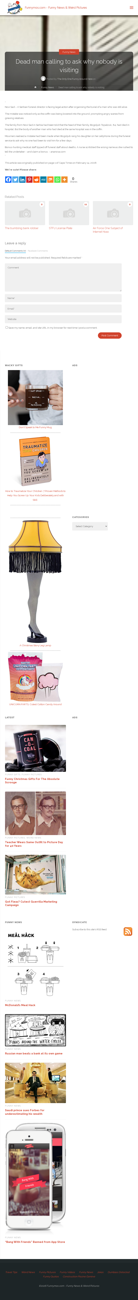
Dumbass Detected (118, 1272)
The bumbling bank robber (21, 228)
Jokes (100, 1272)
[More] (64, 177)
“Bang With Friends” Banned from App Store (35, 1241)
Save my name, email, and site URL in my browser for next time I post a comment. (52, 327)
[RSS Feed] (128, 931)
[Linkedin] (22, 177)
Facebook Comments (38, 251)
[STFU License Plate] (69, 212)
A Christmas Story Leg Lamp (35, 645)
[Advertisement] (102, 395)
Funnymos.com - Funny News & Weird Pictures (56, 7)
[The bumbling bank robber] (25, 212)
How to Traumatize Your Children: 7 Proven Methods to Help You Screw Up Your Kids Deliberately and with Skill (35, 495)
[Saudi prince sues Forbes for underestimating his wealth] (35, 1083)
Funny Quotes (51, 1276)
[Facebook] (8, 177)
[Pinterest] (29, 177)
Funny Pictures (32, 774)
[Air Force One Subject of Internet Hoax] (113, 212)
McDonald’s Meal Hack (20, 1005)
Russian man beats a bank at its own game (34, 1053)
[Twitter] (15, 177)
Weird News (33, 838)
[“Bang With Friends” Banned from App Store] (35, 1179)
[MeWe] (43, 177)
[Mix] (50, 177)
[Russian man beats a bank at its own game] (35, 1030)
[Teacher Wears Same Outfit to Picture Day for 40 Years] (35, 813)
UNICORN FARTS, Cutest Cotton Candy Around (35, 704)
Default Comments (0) (15, 251)
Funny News (69, 51)
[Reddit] (36, 177)
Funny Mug (35, 427)
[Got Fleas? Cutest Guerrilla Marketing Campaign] (35, 875)
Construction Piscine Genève (79, 1276)
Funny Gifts (12, 774)
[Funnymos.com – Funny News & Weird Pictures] (13, 7)
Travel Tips (11, 1272)
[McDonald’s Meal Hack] (35, 964)
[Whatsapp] (57, 177)
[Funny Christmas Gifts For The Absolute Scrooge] (35, 748)
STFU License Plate (60, 228)
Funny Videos (67, 1272)
